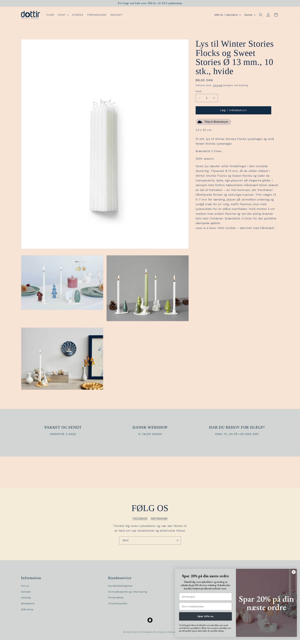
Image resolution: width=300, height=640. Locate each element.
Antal (198, 91)
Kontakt (26, 591)
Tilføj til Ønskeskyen (216, 121)
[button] (63, 15)
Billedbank (28, 603)
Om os (25, 585)
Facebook (140, 518)
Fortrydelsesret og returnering (127, 591)
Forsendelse (116, 597)
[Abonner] (177, 540)
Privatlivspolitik (117, 603)
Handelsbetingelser (120, 585)
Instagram (159, 518)
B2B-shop (27, 609)
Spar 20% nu (205, 616)
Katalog (26, 597)
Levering (217, 85)
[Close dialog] (294, 572)
